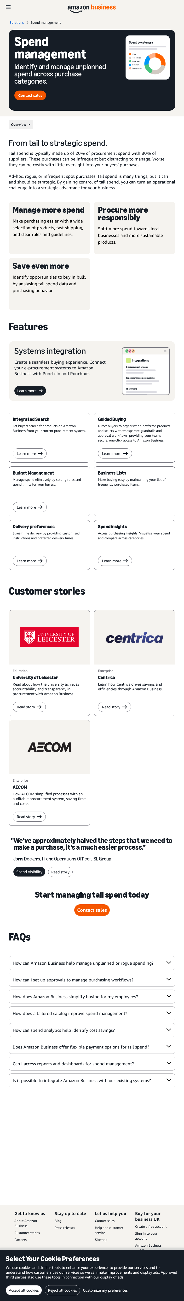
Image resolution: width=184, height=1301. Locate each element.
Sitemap (101, 1240)
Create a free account (151, 1226)
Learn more (26, 390)
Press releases (65, 1228)
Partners (20, 1240)
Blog (58, 1221)
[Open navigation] (8, 7)
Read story (26, 707)
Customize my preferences (105, 1290)
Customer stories (27, 1233)
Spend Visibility (29, 871)
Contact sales (30, 95)
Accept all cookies (24, 1290)
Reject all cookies (62, 1290)
